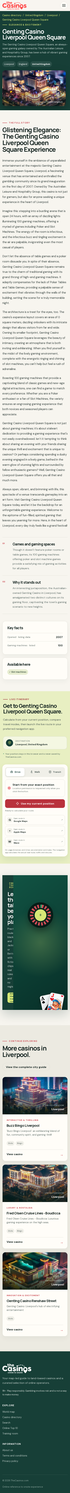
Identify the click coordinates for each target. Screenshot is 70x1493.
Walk (37, 772)
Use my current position (37, 803)
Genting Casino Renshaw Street (31, 1300)
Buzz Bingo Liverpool (23, 1125)
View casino (35, 1154)
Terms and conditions (14, 1455)
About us (7, 1450)
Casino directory (11, 15)
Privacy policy (10, 1461)
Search (6, 1422)
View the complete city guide (26, 1067)
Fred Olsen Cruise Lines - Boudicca (33, 1213)
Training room (10, 1433)
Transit (57, 772)
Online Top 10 (10, 1428)
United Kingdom (34, 15)
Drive (17, 772)
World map (8, 1412)
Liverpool (52, 15)
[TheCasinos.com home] (14, 5)
